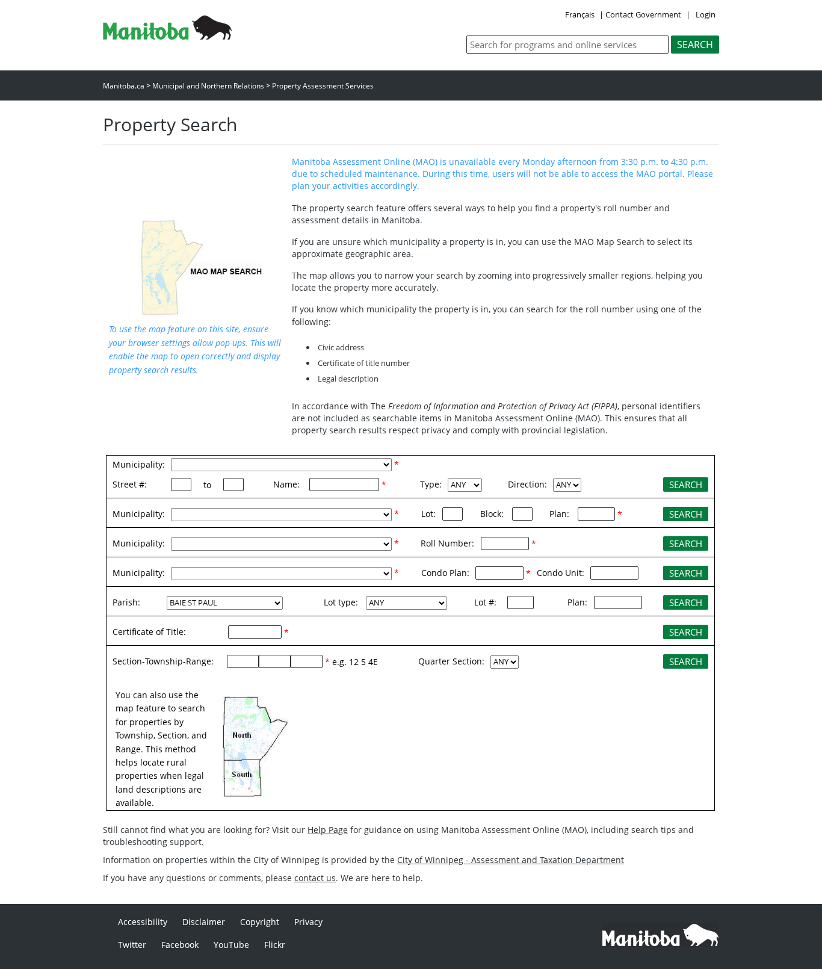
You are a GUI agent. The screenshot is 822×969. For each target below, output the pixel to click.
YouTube (231, 944)
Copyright (259, 921)
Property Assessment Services (323, 85)
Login (705, 14)
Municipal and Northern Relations (208, 85)
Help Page (327, 829)
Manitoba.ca (123, 85)
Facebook (180, 944)
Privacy (308, 921)
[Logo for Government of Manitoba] (167, 36)
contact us (315, 878)
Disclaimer (203, 921)
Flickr (274, 944)
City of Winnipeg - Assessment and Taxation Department (510, 859)
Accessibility (142, 921)
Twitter (132, 944)
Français (580, 14)
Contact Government (643, 14)
